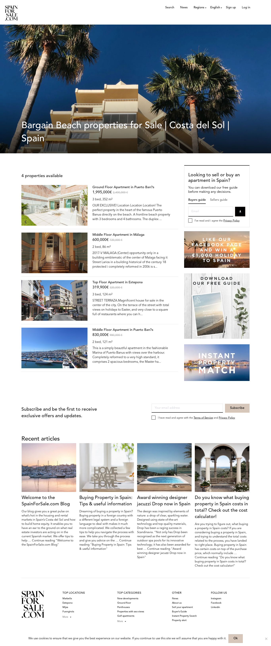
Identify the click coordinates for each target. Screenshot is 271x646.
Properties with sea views (130, 612)
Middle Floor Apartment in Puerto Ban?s (122, 330)
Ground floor (124, 603)
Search (169, 7)
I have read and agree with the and (196, 418)
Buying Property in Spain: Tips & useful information (105, 501)
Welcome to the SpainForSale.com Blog (46, 501)
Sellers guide (218, 199)
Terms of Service (203, 418)
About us (177, 603)
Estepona (67, 603)
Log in (246, 7)
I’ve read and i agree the (217, 220)
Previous (25, 222)
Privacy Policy (231, 220)
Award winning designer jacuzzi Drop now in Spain (163, 501)
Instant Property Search (184, 616)
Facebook (216, 603)
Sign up (231, 7)
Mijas (65, 607)
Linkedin (215, 607)
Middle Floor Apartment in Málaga (118, 235)
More (65, 617)
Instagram (216, 598)
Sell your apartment (182, 607)
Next (83, 222)
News (184, 7)
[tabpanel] (54, 205)
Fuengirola (68, 612)
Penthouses (123, 607)
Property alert (179, 620)
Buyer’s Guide (179, 612)
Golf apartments (125, 616)
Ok (236, 638)
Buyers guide (197, 199)
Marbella (67, 598)
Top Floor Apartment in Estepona (117, 282)
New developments (127, 598)
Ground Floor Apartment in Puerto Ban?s (123, 187)
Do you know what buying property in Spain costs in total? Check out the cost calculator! (222, 507)
